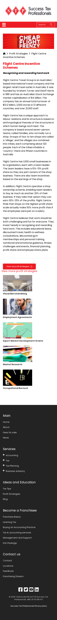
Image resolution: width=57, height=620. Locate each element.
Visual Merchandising (15, 293)
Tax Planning (12, 465)
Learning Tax (9, 522)
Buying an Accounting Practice (19, 527)
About (6, 427)
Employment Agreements (17, 317)
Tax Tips (7, 488)
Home (6, 422)
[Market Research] (17, 354)
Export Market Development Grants (23, 340)
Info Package (10, 543)
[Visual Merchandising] (17, 283)
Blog (5, 499)
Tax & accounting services (17, 532)
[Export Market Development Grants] (17, 330)
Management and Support (17, 537)
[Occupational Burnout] (17, 377)
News (6, 437)
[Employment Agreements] (17, 306)
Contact (7, 560)
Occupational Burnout (15, 388)
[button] (3, 454)
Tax (7, 460)
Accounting (12, 455)
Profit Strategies (18, 53)
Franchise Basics (12, 516)
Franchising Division (13, 576)
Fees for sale (10, 432)
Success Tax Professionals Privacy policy (28, 606)
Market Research (12, 364)
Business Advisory (15, 471)
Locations (8, 565)
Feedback (8, 571)
